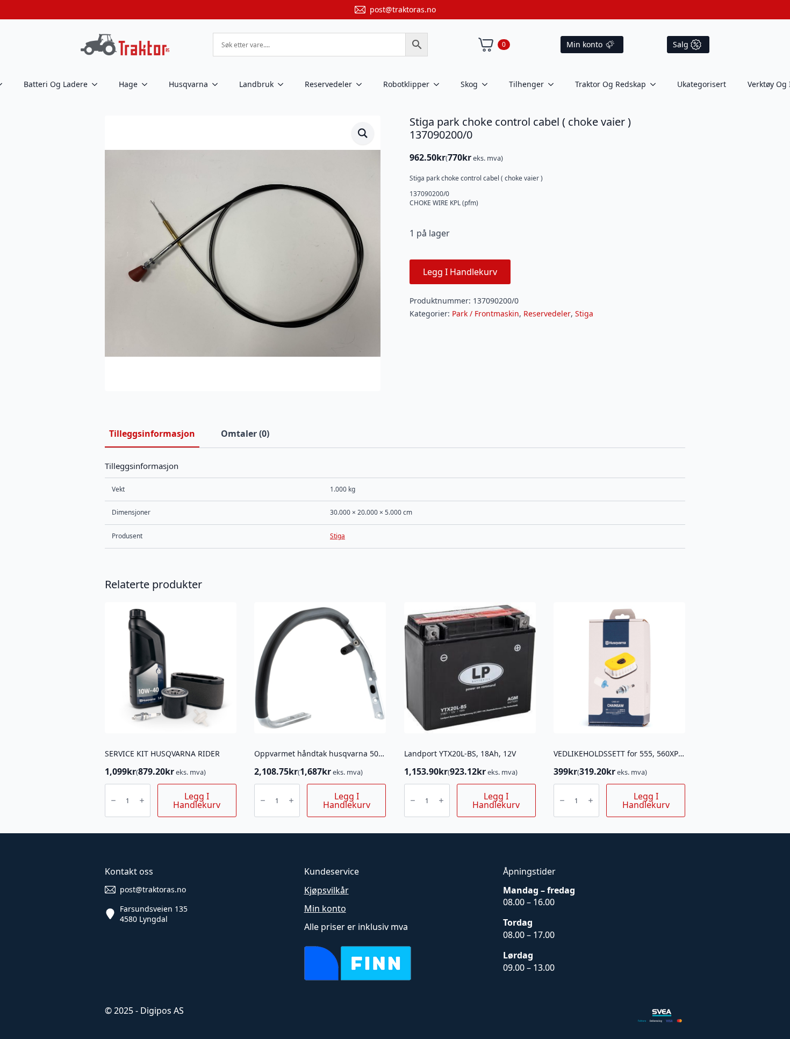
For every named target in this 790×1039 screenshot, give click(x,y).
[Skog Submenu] (488, 84)
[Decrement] (113, 800)
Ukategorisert (701, 84)
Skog (469, 84)
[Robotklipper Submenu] (439, 84)
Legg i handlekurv (460, 272)
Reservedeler (328, 84)
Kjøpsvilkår (326, 890)
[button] (362, 133)
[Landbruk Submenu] (284, 84)
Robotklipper (406, 84)
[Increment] (142, 800)
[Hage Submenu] (148, 84)
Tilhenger (526, 84)
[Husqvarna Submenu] (218, 84)
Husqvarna (188, 84)
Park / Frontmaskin (485, 313)
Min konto (325, 908)
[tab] (152, 433)
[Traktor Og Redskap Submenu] (656, 84)
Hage (128, 84)
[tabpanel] (395, 505)
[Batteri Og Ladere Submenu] (98, 84)
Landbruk (256, 84)
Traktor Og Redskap (610, 84)
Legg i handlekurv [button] (196, 800)
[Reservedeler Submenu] (362, 84)
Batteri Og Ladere (56, 84)
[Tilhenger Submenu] (554, 84)
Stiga (584, 313)
